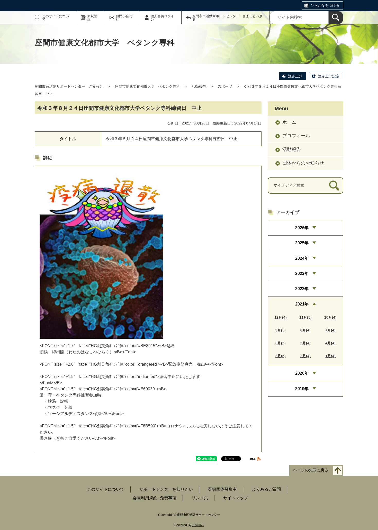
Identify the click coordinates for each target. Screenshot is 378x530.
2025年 (302, 243)
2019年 (302, 389)
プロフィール (296, 135)
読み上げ (295, 76)
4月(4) (330, 343)
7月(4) (330, 330)
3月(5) (280, 356)
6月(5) (280, 343)
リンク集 (200, 498)
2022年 (302, 288)
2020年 (302, 373)
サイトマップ (235, 498)
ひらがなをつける (325, 5)
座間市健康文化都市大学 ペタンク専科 (147, 86)
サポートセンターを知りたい (166, 489)
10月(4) (330, 317)
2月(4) (305, 356)
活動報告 (199, 86)
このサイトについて (55, 17)
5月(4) (305, 343)
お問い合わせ (124, 17)
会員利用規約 (145, 498)
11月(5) (305, 317)
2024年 (302, 258)
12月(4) (280, 317)
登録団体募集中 (222, 489)
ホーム (289, 122)
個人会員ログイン (162, 17)
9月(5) (280, 330)
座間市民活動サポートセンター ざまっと (69, 86)
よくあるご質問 (266, 489)
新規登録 (92, 17)
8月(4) (305, 330)
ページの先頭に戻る (310, 470)
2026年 (302, 228)
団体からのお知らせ (303, 163)
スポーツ (225, 86)
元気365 (198, 525)
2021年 (302, 304)
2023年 (302, 273)
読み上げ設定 (328, 76)
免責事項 (168, 498)
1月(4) (330, 356)
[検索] (335, 17)
